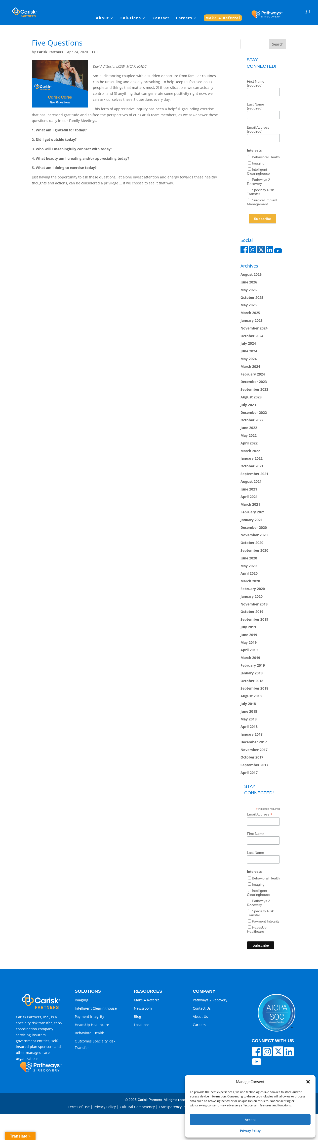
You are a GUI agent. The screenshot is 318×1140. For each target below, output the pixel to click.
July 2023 (248, 404)
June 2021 (248, 489)
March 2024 (250, 366)
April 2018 (249, 726)
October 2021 (251, 466)
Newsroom (143, 1008)
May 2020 (248, 565)
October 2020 (251, 542)
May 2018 (248, 719)
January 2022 (251, 458)
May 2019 (248, 642)
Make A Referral (222, 17)
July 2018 (248, 703)
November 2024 (254, 328)
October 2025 (251, 297)
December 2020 (253, 527)
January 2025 (251, 320)
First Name (255, 834)
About (102, 18)
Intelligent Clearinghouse (258, 171)
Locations (142, 1024)
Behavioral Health (266, 157)
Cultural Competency (137, 1106)
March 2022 (250, 450)
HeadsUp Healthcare (257, 929)
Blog (137, 1016)
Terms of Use (79, 1106)
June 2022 (248, 427)
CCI (95, 52)
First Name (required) (255, 83)
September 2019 (254, 619)
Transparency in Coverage (180, 1106)
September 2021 (254, 473)
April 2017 (249, 772)
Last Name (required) (255, 106)
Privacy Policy (250, 1131)
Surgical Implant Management (262, 202)
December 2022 (253, 412)
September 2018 (254, 688)
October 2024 (251, 335)
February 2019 (252, 665)
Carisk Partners (50, 52)
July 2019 (248, 627)
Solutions (130, 18)
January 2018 (251, 734)
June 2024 (248, 351)
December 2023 (253, 381)
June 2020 (248, 558)
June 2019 (248, 634)
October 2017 (251, 757)
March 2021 (250, 504)
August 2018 (251, 696)
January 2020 (251, 596)
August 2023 (251, 397)
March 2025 (250, 312)
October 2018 (251, 680)
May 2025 (248, 305)
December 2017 (253, 742)
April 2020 (249, 573)
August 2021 (251, 481)
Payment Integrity (265, 921)
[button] (308, 1081)
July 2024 (248, 343)
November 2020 (254, 535)
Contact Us (202, 1008)
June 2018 (248, 711)
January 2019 (251, 673)
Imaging (258, 163)
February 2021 (252, 512)
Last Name (255, 853)
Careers (184, 18)
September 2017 (254, 764)
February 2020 (252, 588)
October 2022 (251, 420)
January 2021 (251, 519)
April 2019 (249, 650)
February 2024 (252, 374)
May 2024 (248, 358)
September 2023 (254, 389)
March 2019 (250, 657)
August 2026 (251, 274)
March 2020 (250, 581)
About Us (200, 1016)
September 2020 (254, 550)
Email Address (259, 814)
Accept (250, 1119)
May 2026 (248, 289)
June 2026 (248, 282)
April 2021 (249, 496)
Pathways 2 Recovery (258, 182)
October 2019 (251, 611)
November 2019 (254, 604)
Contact (161, 18)
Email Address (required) (258, 129)
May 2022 (248, 435)
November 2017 (254, 749)
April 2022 (249, 443)
